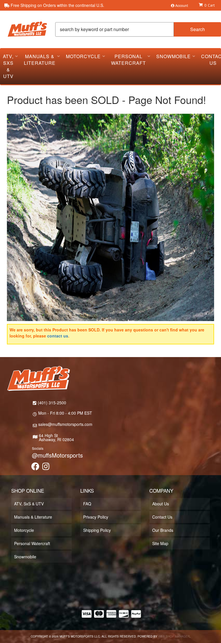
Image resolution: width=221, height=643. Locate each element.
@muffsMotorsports (57, 455)
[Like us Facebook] (35, 468)
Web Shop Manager (174, 636)
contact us (57, 336)
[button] (138, 29)
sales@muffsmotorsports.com (65, 424)
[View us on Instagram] (45, 468)
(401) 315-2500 (52, 402)
